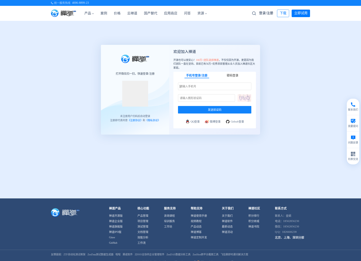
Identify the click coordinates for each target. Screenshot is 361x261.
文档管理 (142, 231)
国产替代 (150, 13)
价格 (117, 13)
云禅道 (132, 13)
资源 (200, 13)
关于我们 (227, 215)
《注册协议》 (135, 120)
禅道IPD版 (115, 231)
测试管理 (142, 226)
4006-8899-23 (80, 2)
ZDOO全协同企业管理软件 (149, 254)
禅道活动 (227, 231)
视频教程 (196, 221)
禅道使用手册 (199, 215)
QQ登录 (195, 121)
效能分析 (142, 237)
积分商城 (253, 221)
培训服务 (169, 221)
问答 (187, 13)
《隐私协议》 (152, 120)
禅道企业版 (116, 221)
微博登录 (215, 121)
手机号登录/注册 (196, 75)
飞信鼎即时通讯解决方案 (234, 254)
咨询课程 (169, 215)
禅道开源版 (116, 215)
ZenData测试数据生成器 (100, 254)
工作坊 (168, 226)
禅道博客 (196, 231)
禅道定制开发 (199, 237)
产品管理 (142, 215)
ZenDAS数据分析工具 (179, 254)
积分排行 (253, 215)
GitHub (113, 242)
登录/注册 (266, 13)
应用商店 (170, 13)
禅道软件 (227, 221)
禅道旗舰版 (116, 226)
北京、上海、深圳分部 (289, 237)
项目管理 (142, 221)
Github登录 (237, 121)
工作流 (141, 242)
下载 (283, 13)
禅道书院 (253, 226)
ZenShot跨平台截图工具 (206, 254)
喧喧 (118, 254)
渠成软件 (128, 254)
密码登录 (232, 75)
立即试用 (301, 13)
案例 (103, 13)
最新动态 (227, 226)
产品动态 (196, 226)
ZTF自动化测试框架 (74, 254)
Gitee (112, 237)
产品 (87, 13)
